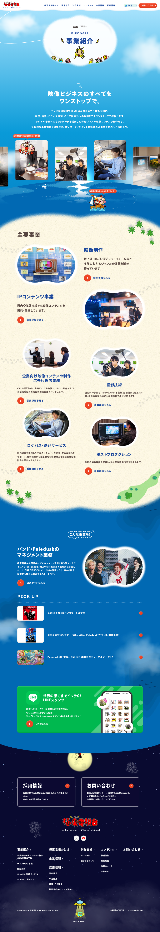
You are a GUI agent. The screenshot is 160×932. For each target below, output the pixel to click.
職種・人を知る (55, 884)
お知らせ (105, 871)
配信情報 (105, 861)
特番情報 (105, 855)
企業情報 (100, 5)
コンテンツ (88, 5)
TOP (75, 27)
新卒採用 (53, 873)
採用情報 (111, 5)
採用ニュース (106, 866)
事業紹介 (65, 5)
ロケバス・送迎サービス (27, 874)
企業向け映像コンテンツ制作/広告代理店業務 (30, 856)
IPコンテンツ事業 (25, 863)
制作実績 (76, 5)
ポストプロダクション (26, 879)
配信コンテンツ (87, 861)
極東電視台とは (51, 5)
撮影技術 (21, 869)
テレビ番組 (85, 855)
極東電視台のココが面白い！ (61, 889)
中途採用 (53, 879)
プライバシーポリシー (135, 910)
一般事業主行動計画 (117, 910)
